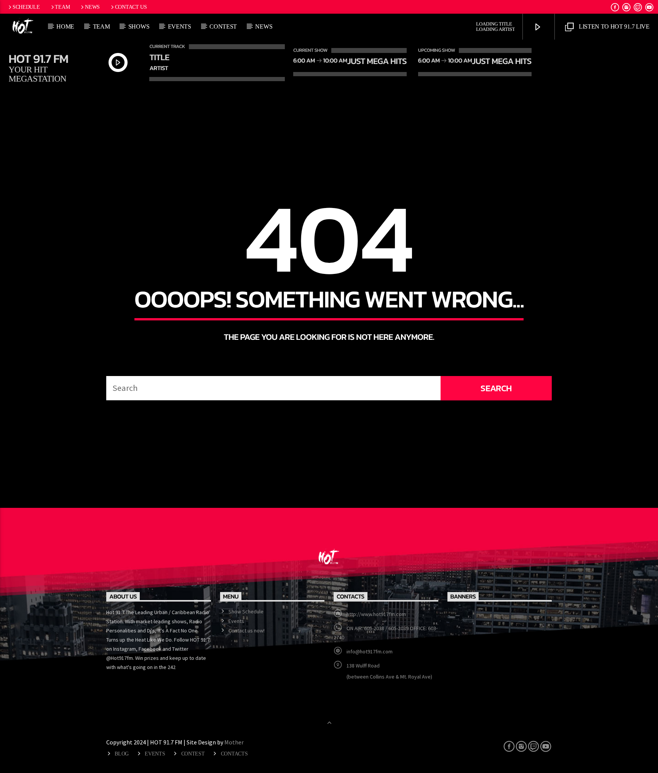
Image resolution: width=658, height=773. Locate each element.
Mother (234, 742)
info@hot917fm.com (370, 651)
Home (65, 26)
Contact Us (131, 7)
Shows (138, 26)
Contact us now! (246, 630)
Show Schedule (246, 611)
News (92, 7)
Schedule (26, 7)
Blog (122, 754)
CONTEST (223, 26)
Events (179, 26)
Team (62, 7)
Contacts (234, 754)
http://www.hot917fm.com (376, 614)
